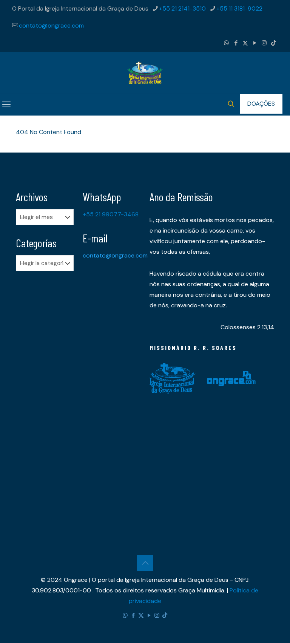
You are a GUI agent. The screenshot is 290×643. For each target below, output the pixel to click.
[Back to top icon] (145, 563)
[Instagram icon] (264, 43)
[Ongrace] (145, 73)
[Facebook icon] (236, 43)
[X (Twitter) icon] (245, 43)
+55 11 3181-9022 (239, 8)
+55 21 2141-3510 (182, 8)
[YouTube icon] (255, 43)
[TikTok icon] (273, 43)
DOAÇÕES (261, 104)
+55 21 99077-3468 (111, 214)
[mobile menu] (6, 104)
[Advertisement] (45, 395)
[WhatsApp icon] (226, 43)
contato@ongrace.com (51, 25)
